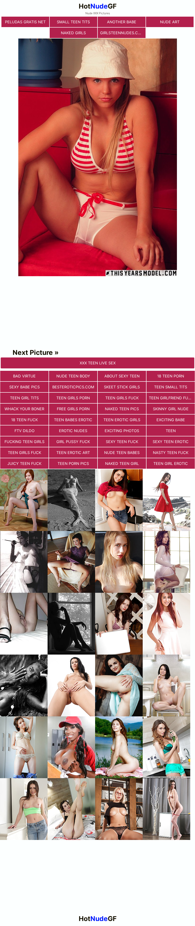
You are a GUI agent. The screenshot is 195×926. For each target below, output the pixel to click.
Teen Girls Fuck (122, 397)
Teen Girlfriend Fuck (171, 397)
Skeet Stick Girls (122, 387)
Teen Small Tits (170, 387)
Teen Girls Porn (73, 397)
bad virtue (24, 376)
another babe (121, 21)
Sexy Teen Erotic (171, 441)
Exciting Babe (170, 419)
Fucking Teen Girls (24, 441)
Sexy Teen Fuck (122, 441)
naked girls (73, 32)
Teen (171, 430)
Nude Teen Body (73, 376)
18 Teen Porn (170, 376)
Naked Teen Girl (122, 463)
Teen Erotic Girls (121, 419)
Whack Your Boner (24, 408)
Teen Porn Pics (73, 463)
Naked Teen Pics (122, 408)
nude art (170, 21)
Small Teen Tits (73, 21)
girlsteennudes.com (122, 32)
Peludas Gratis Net (25, 21)
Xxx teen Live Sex (98, 363)
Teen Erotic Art (73, 452)
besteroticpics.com (73, 387)
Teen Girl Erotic (170, 463)
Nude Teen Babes (122, 452)
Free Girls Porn (73, 408)
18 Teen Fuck (24, 419)
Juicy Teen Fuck (24, 463)
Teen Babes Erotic (73, 419)
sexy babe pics (24, 387)
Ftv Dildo (24, 430)
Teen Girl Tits (24, 397)
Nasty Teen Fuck (170, 452)
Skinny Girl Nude (171, 408)
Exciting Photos (122, 430)
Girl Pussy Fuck (73, 441)
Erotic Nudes (73, 430)
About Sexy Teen (122, 376)
